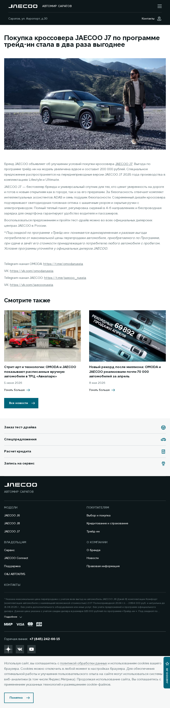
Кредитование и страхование (107, 523)
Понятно (16, 697)
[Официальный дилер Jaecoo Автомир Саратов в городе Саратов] (22, 6)
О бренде (93, 550)
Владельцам (15, 542)
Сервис (9, 550)
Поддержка (12, 566)
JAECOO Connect (16, 558)
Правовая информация (103, 566)
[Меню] (159, 6)
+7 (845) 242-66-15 (44, 639)
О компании (97, 542)
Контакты (12, 585)
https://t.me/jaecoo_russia (65, 278)
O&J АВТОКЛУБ (14, 574)
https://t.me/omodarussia (63, 264)
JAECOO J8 (12, 523)
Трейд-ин (93, 531)
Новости (93, 558)
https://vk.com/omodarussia (31, 271)
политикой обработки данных (83, 663)
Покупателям (98, 507)
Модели (11, 507)
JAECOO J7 (123, 164)
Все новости (18, 403)
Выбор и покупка (98, 515)
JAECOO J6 (12, 515)
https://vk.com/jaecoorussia (31, 285)
